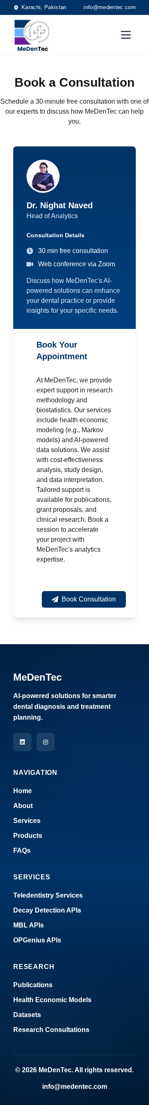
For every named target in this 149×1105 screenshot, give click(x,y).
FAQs (22, 850)
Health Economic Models (52, 999)
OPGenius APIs (37, 940)
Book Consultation (89, 599)
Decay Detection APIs (47, 910)
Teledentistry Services (48, 895)
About (23, 805)
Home (22, 790)
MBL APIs (28, 925)
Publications (33, 984)
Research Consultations (51, 1029)
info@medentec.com (110, 7)
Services (27, 820)
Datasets (27, 1014)
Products (27, 835)
